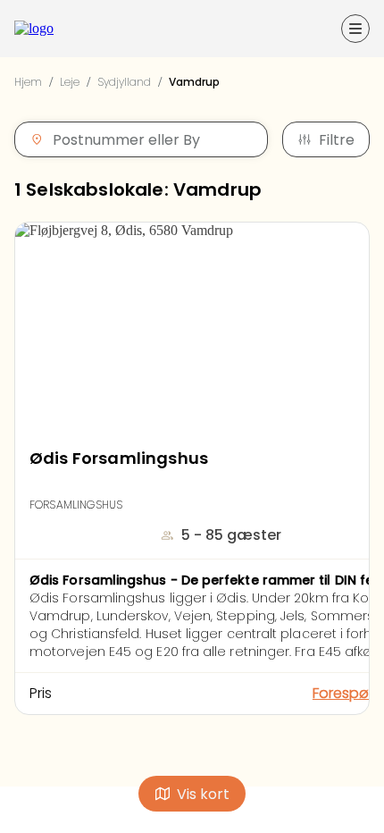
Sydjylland (124, 81)
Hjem (28, 81)
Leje (69, 81)
